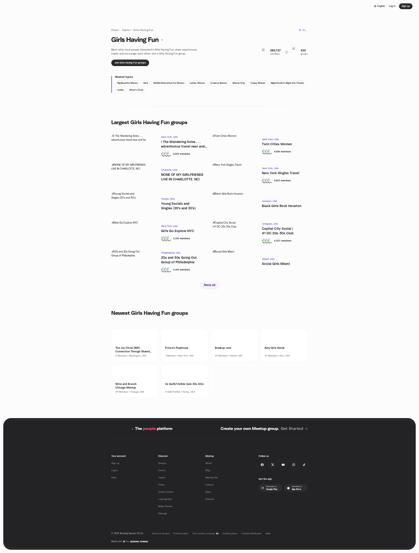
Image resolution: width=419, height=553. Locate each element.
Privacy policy (180, 533)
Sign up (115, 463)
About (208, 463)
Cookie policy (230, 533)
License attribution (251, 533)
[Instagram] (293, 464)
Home (114, 30)
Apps (208, 492)
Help (113, 477)
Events (162, 470)
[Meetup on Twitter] (272, 464)
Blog (207, 470)
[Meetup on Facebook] (262, 464)
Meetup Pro (211, 477)
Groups (162, 463)
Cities (161, 485)
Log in (114, 470)
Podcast (209, 499)
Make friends (165, 506)
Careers (209, 485)
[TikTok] (304, 464)
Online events (165, 492)
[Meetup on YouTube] (283, 464)
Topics (126, 30)
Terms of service (161, 533)
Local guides (165, 499)
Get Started (292, 429)
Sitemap (162, 513)
